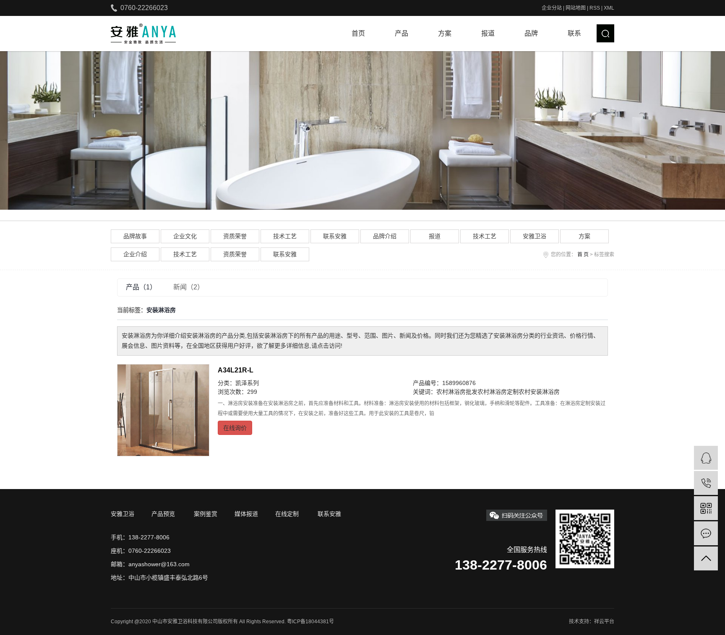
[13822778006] (706, 483)
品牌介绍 (384, 236)
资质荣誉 (235, 236)
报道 (488, 33)
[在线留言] (706, 533)
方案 (444, 33)
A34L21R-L (235, 370)
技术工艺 (285, 236)
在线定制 (287, 513)
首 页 (583, 255)
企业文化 (185, 236)
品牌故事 (135, 236)
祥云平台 (604, 622)
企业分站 (552, 8)
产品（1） (141, 287)
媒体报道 (246, 513)
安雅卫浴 (534, 236)
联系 (574, 33)
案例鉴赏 (205, 513)
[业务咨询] (706, 458)
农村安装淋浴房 (539, 391)
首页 (358, 33)
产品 (401, 33)
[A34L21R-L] (163, 410)
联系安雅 (335, 236)
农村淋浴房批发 (456, 391)
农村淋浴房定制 (498, 391)
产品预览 (163, 513)
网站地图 (576, 8)
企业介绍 (135, 254)
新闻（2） (188, 287)
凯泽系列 (247, 383)
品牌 (531, 33)
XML (609, 8)
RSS (594, 8)
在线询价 (235, 427)
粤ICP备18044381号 (310, 622)
